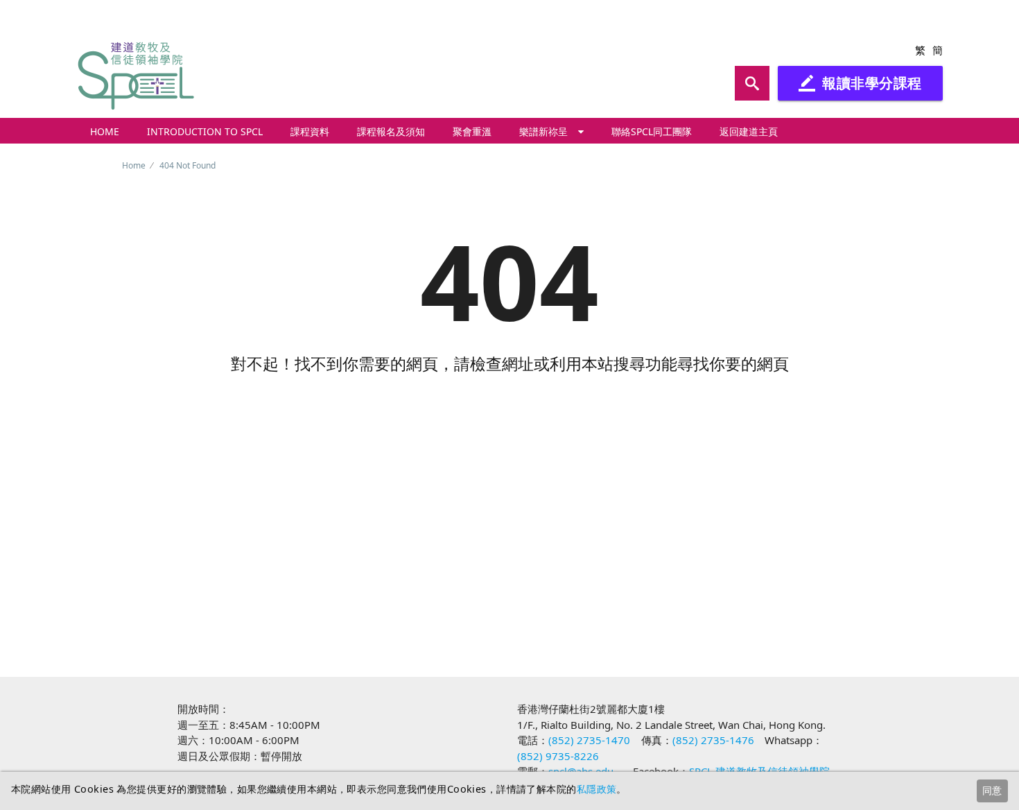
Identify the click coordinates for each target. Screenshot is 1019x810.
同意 (992, 790)
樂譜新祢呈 (543, 131)
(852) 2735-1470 (589, 740)
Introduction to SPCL (205, 131)
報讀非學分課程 (860, 83)
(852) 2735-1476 (713, 740)
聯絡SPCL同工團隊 (651, 131)
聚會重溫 (472, 131)
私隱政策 (597, 788)
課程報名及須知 (391, 131)
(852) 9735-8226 (558, 756)
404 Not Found (187, 165)
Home (104, 131)
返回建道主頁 (749, 131)
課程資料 (309, 131)
